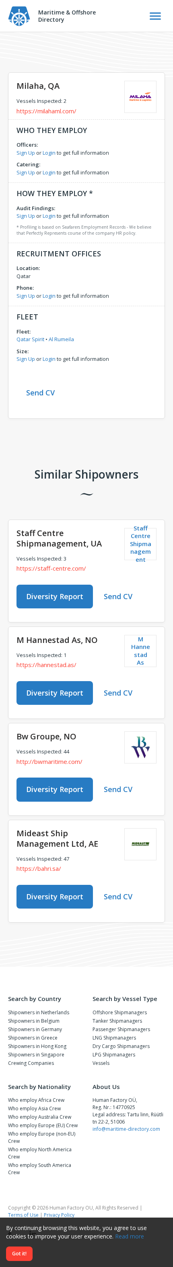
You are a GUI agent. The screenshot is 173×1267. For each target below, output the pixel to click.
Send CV (40, 392)
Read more (129, 1236)
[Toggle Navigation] (155, 16)
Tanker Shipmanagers (117, 1020)
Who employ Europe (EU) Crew (43, 1125)
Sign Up (25, 152)
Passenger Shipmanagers (121, 1029)
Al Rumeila (61, 339)
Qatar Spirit (30, 339)
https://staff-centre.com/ (51, 568)
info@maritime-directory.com (126, 1129)
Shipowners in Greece (33, 1037)
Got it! (19, 1253)
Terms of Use (23, 1215)
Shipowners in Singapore (36, 1054)
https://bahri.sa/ (38, 868)
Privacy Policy (59, 1215)
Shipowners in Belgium (34, 1020)
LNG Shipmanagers (114, 1037)
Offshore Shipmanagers (120, 1012)
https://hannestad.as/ (46, 665)
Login (49, 152)
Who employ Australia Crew (39, 1116)
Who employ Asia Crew (34, 1108)
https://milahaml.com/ (46, 111)
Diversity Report (54, 596)
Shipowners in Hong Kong (37, 1046)
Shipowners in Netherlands (38, 1012)
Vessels (101, 1063)
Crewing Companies (31, 1063)
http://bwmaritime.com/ (49, 761)
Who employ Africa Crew (36, 1100)
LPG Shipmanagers (114, 1054)
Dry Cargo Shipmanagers (121, 1046)
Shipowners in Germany (35, 1029)
